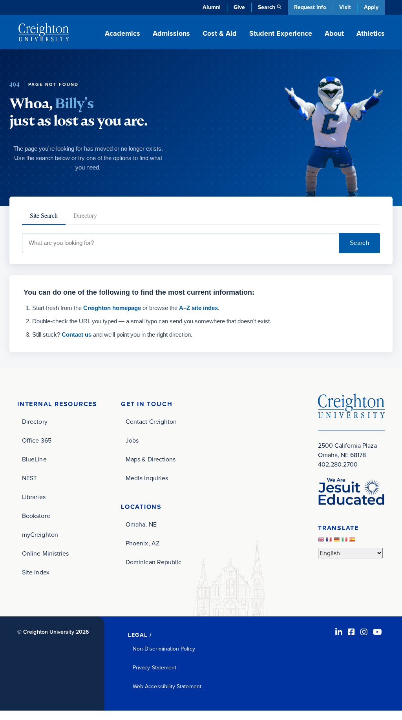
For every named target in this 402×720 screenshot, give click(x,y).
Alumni (212, 7)
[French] (330, 541)
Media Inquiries (147, 478)
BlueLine (34, 459)
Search (359, 242)
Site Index (35, 572)
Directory (35, 421)
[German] (338, 541)
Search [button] (266, 7)
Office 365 (36, 440)
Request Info (310, 7)
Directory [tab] (85, 215)
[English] (322, 541)
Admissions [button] (171, 33)
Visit (345, 7)
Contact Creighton (151, 421)
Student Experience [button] (280, 33)
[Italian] (345, 541)
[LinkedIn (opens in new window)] (339, 632)
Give (239, 7)
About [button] (334, 33)
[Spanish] (353, 541)
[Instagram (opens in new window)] (364, 632)
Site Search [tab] (44, 215)
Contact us (76, 334)
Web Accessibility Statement (167, 686)
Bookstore (36, 515)
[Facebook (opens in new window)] (351, 632)
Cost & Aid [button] (220, 33)
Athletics (370, 33)
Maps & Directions (150, 459)
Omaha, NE (141, 524)
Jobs (132, 440)
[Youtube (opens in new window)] (377, 632)
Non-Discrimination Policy (164, 649)
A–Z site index (198, 307)
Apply (371, 7)
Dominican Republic (153, 562)
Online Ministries (45, 553)
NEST (29, 478)
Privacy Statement (154, 667)
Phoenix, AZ (142, 543)
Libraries (34, 496)
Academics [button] (122, 33)
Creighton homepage (112, 307)
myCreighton (40, 534)
